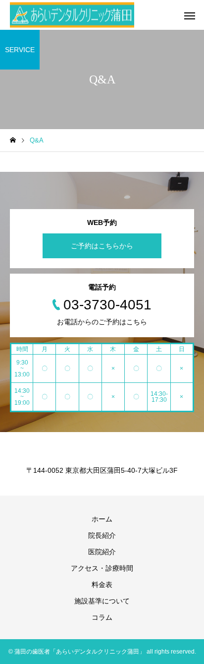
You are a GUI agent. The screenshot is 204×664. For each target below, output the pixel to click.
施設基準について (102, 601)
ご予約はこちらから (102, 246)
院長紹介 (102, 535)
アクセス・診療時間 (102, 568)
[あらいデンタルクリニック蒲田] (72, 15)
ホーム (102, 519)
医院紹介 (102, 552)
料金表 (102, 585)
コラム (102, 617)
